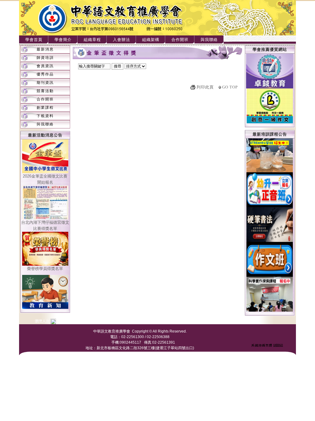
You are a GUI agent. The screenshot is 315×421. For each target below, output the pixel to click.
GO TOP (230, 87)
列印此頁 (205, 87)
